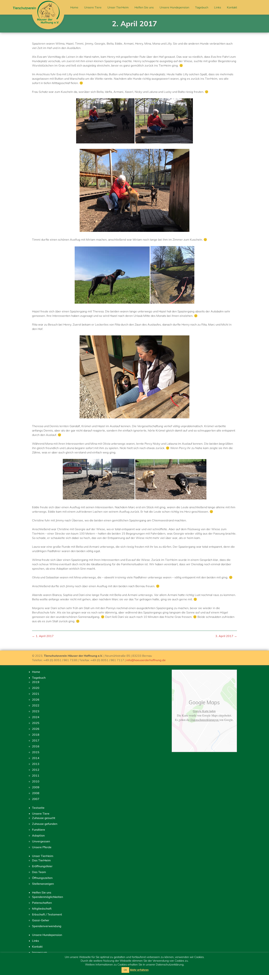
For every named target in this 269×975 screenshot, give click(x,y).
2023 (35, 711)
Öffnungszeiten (42, 878)
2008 (35, 793)
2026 (35, 699)
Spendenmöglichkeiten (47, 897)
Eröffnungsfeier (42, 866)
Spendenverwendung (46, 926)
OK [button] (125, 969)
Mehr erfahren (139, 970)
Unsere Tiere (93, 7)
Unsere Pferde (41, 847)
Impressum (39, 952)
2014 (35, 758)
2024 (35, 717)
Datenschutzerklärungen (204, 720)
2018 (35, 734)
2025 (35, 723)
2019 (35, 682)
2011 (35, 775)
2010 (35, 781)
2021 (35, 693)
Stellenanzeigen (43, 883)
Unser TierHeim (118, 7)
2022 (35, 705)
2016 (35, 746)
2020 (35, 688)
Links (217, 7)
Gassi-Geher (40, 920)
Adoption (38, 835)
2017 (35, 740)
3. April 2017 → (226, 636)
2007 (35, 799)
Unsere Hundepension (174, 7)
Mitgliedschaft (42, 908)
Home (74, 7)
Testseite (38, 807)
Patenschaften (42, 902)
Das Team (39, 872)
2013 (35, 764)
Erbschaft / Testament (47, 914)
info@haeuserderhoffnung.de (146, 660)
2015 (35, 752)
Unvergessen (41, 841)
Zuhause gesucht (43, 818)
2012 (35, 769)
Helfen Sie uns (144, 7)
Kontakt (232, 7)
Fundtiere (38, 829)
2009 (35, 787)
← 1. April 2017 (43, 636)
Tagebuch (201, 7)
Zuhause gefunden (44, 824)
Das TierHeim (41, 860)
